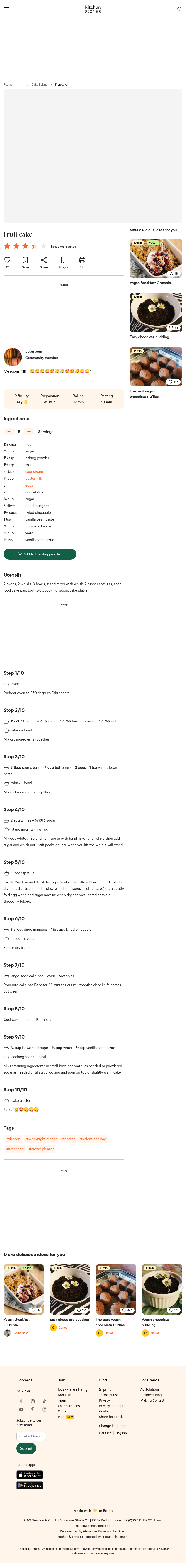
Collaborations (69, 1406)
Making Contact (152, 1400)
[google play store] (32, 1486)
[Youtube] (21, 1409)
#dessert (13, 1138)
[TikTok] (44, 1401)
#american (14, 1148)
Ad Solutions (149, 1389)
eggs (29, 485)
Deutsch (105, 1433)
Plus (65, 1416)
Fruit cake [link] (61, 84)
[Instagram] (33, 1401)
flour (29, 444)
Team (62, 1400)
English (121, 1433)
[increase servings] (29, 431)
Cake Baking (39, 84)
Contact (105, 1411)
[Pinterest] (33, 1409)
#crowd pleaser (41, 1148)
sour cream (34, 471)
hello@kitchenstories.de (93, 1525)
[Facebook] (21, 1401)
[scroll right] (182, 1287)
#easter (68, 1138)
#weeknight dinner (41, 1138)
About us (64, 1395)
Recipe (8, 84)
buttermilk (33, 478)
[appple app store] (32, 1475)
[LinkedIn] (44, 1409)
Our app (64, 1411)
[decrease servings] (9, 431)
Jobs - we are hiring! (73, 1389)
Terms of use (109, 1395)
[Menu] (6, 9)
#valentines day (93, 1138)
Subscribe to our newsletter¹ (29, 1422)
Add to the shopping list (43, 554)
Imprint (105, 1389)
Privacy (104, 1400)
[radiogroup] (26, 246)
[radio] (7, 246)
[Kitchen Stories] (93, 9)
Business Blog (151, 1395)
